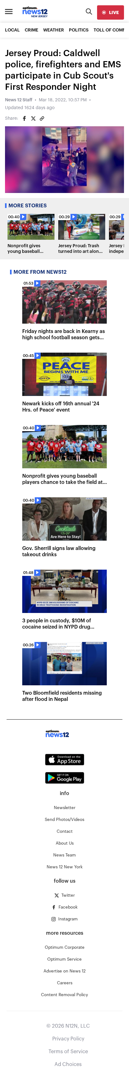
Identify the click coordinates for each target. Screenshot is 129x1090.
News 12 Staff (18, 100)
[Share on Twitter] (33, 118)
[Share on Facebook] (24, 118)
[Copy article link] (41, 118)
